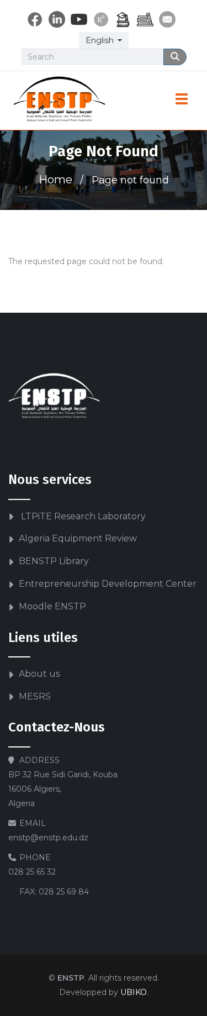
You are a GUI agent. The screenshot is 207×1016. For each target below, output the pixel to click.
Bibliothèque (145, 19)
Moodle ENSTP (52, 606)
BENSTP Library (54, 561)
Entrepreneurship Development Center (108, 583)
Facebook (34, 19)
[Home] (59, 100)
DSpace (123, 19)
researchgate (101, 19)
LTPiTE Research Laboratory (82, 516)
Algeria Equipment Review (78, 538)
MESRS (35, 696)
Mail (167, 19)
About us (39, 673)
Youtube (79, 19)
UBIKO (133, 992)
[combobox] (104, 40)
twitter (57, 19)
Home (55, 179)
